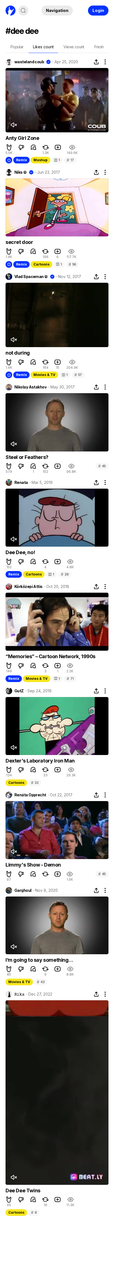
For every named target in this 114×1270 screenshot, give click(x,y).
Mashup (40, 160)
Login (98, 10)
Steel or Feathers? (27, 457)
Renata (21, 482)
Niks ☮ (20, 172)
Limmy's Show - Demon (33, 865)
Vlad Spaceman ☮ (31, 277)
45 (102, 466)
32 (34, 782)
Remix (21, 160)
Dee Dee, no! (20, 552)
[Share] (96, 62)
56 (72, 264)
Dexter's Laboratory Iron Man (40, 761)
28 (65, 574)
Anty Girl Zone (22, 138)
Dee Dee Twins (23, 1190)
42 (41, 981)
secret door (19, 242)
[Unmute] (14, 125)
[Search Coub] (23, 11)
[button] (9, 147)
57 (78, 374)
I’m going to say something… (39, 960)
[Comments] (33, 147)
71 (70, 678)
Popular (17, 46)
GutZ (19, 691)
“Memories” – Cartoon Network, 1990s (50, 656)
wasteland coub (29, 62)
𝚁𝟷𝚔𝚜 (19, 994)
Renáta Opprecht (30, 795)
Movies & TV (44, 375)
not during (18, 353)
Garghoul (23, 890)
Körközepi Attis (28, 587)
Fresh (99, 46)
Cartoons (41, 264)
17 (70, 160)
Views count (73, 46)
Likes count (43, 46)
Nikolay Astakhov (30, 387)
